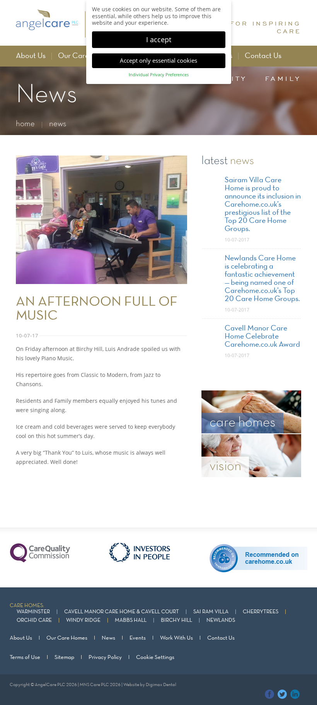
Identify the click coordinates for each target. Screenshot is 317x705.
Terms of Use (25, 657)
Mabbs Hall (131, 620)
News (108, 638)
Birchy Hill (176, 620)
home (25, 124)
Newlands (220, 620)
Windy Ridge (83, 620)
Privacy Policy (105, 657)
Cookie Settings (155, 657)
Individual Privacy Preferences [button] (159, 74)
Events (138, 638)
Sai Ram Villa (210, 611)
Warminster (33, 611)
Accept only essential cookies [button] (158, 60)
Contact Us (263, 56)
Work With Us (176, 638)
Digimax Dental (161, 685)
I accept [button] (158, 39)
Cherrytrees (260, 611)
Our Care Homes (85, 56)
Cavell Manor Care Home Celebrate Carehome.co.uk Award (262, 336)
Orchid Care (34, 620)
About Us (31, 56)
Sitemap (64, 657)
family (283, 78)
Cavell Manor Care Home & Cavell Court (121, 611)
